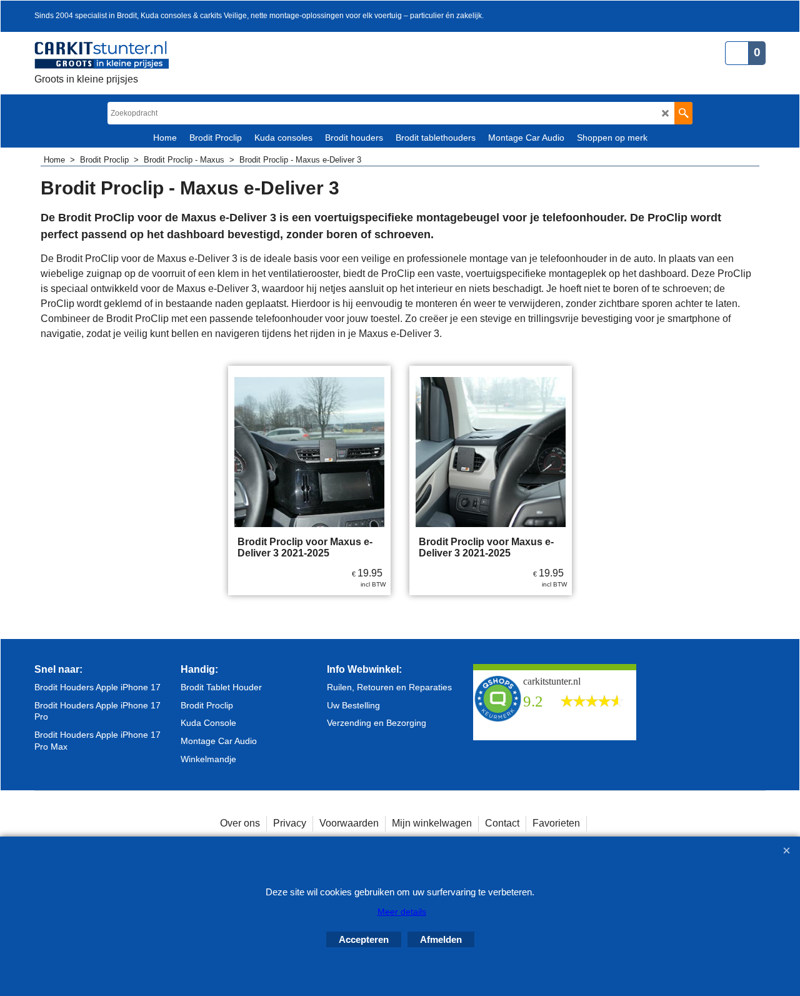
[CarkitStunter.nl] (101, 55)
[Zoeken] (683, 113)
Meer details (402, 912)
